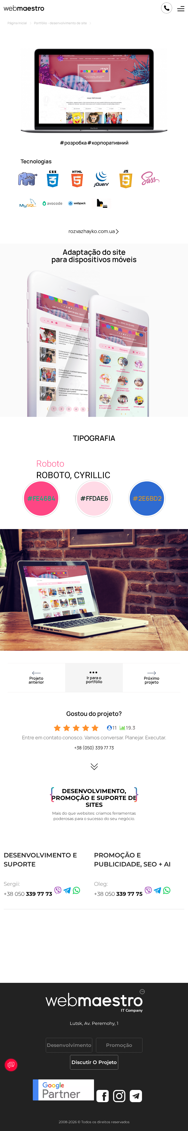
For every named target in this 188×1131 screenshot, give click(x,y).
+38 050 (28, 894)
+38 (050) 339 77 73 (94, 748)
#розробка (73, 142)
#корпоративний (108, 142)
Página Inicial (17, 23)
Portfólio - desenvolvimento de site (60, 23)
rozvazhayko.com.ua (92, 231)
